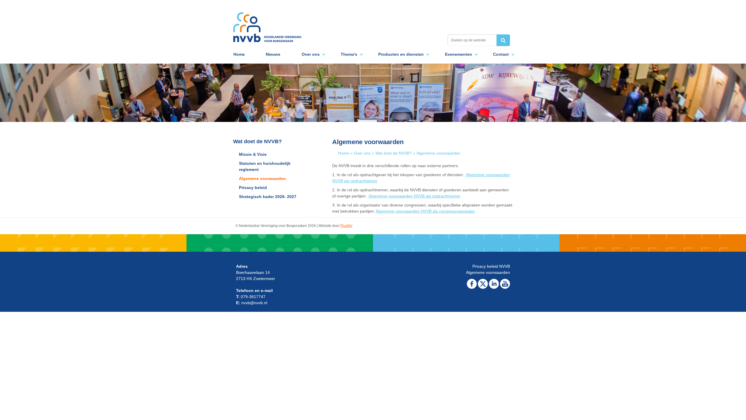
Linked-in (494, 284)
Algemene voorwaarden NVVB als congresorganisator (425, 211)
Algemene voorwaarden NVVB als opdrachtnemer (414, 196)
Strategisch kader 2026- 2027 (267, 196)
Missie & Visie (253, 154)
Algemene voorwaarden (262, 178)
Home (239, 54)
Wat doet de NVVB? (393, 153)
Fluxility (346, 226)
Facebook (472, 284)
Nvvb (267, 24)
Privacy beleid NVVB (491, 266)
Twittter (483, 284)
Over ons (311, 54)
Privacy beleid (253, 187)
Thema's (349, 54)
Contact (501, 54)
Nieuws (273, 54)
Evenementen (458, 54)
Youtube (505, 284)
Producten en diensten (401, 54)
